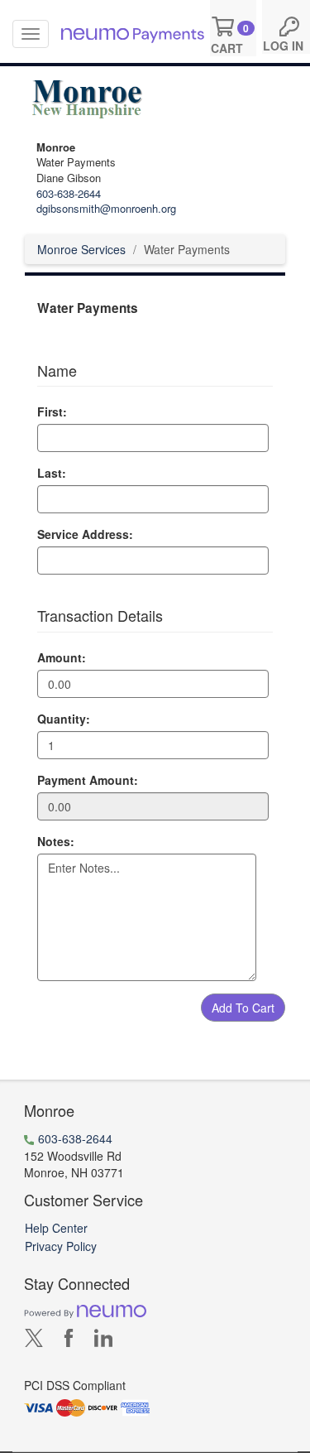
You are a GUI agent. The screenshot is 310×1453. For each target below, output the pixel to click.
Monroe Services (81, 249)
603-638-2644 (68, 193)
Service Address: (85, 534)
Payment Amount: (87, 780)
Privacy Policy (61, 1246)
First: (52, 411)
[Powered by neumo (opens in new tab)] (85, 1310)
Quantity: (63, 718)
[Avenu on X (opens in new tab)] (34, 1341)
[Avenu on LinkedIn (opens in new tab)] (103, 1341)
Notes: (55, 841)
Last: (51, 472)
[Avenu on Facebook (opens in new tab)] (69, 1341)
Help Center (56, 1228)
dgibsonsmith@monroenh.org (106, 208)
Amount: (61, 657)
